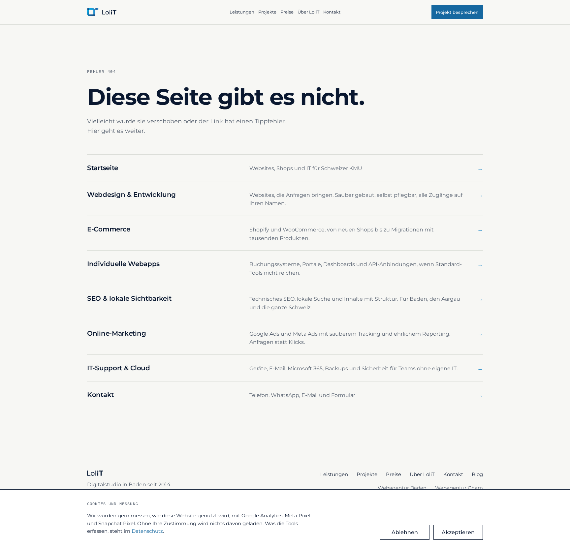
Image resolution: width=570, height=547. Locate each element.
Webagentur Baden (402, 488)
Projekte (267, 12)
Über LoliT (308, 12)
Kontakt (331, 12)
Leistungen (242, 12)
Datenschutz (147, 531)
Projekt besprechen (457, 12)
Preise (287, 12)
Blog (477, 474)
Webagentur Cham (459, 488)
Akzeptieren (458, 532)
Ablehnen (405, 532)
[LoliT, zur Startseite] (155, 12)
